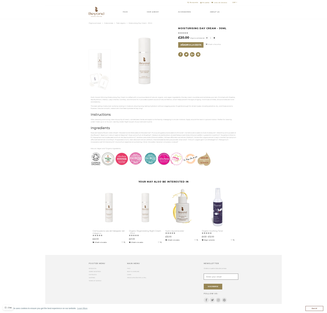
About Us (214, 12)
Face (125, 12)
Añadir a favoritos (214, 44)
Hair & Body (153, 12)
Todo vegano (121, 23)
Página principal (95, 23)
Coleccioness (108, 23)
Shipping (92, 277)
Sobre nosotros (95, 271)
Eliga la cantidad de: (197, 38)
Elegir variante (209, 240)
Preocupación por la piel (136, 277)
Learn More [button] (82, 308)
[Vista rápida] (124, 242)
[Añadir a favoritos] (122, 242)
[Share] (180, 54)
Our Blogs (93, 274)
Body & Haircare (133, 271)
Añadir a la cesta (190, 45)
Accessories (184, 12)
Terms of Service (95, 281)
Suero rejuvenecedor (174, 231)
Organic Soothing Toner (212, 231)
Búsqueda (92, 268)
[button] (183, 33)
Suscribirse (213, 286)
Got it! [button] (314, 308)
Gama (129, 274)
